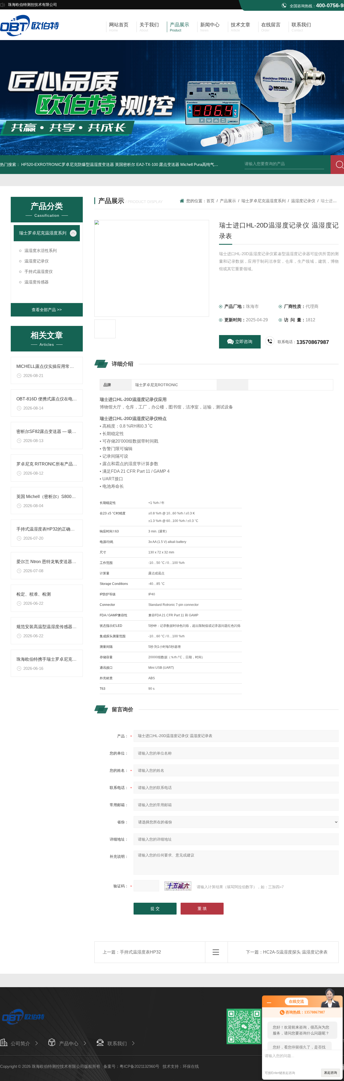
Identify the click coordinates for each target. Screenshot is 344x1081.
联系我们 (117, 1043)
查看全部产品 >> (47, 309)
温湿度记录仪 (36, 261)
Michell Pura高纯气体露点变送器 (209, 164)
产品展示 (228, 200)
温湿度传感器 (36, 282)
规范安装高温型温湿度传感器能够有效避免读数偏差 (65, 626)
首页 (210, 200)
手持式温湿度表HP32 (140, 952)
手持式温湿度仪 (38, 271)
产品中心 (68, 1043)
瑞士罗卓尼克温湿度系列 (42, 233)
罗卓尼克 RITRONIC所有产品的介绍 (51, 464)
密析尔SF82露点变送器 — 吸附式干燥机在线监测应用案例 (72, 431)
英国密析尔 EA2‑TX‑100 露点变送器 (147, 164)
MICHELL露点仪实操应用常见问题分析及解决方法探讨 (68, 366)
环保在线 (191, 1066)
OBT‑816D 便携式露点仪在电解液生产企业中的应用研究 (70, 399)
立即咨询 (243, 341)
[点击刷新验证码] (177, 886)
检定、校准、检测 (33, 594)
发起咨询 (330, 1073)
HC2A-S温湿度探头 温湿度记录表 (295, 952)
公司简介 (20, 1043)
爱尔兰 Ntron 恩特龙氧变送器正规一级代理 (57, 561)
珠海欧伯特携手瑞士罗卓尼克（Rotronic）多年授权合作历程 (73, 659)
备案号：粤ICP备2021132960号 (131, 1066)
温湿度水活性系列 (40, 250)
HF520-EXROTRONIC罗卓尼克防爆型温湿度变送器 (67, 164)
